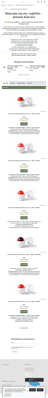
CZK (3, 1)
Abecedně (29, 83)
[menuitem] (3, 5)
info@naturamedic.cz (30, 368)
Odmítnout (32, 389)
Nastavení (8, 395)
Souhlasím (40, 389)
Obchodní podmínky (6, 385)
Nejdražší (12, 83)
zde (21, 391)
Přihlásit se (14, 351)
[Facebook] (26, 374)
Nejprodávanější (21, 83)
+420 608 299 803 (29, 369)
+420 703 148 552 (29, 371)
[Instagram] (29, 374)
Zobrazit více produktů (24, 74)
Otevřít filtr (5, 87)
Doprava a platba (6, 386)
